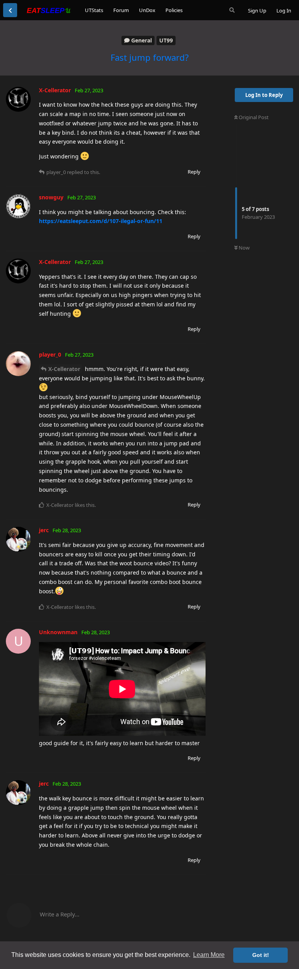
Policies (174, 10)
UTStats (94, 10)
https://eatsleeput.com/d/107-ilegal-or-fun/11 (100, 221)
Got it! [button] (260, 955)
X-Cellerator (64, 369)
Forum (121, 10)
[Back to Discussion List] (10, 10)
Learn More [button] (209, 954)
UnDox (147, 10)
